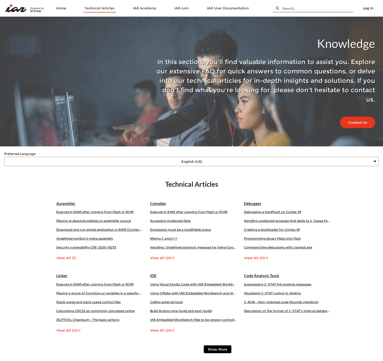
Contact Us (357, 122)
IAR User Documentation (228, 8)
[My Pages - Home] (24, 8)
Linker (61, 275)
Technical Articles (99, 8)
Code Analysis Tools (261, 275)
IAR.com (181, 8)
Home (61, 8)
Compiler (158, 203)
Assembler (65, 203)
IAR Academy (144, 8)
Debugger (252, 203)
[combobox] (317, 8)
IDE (153, 275)
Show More (217, 349)
